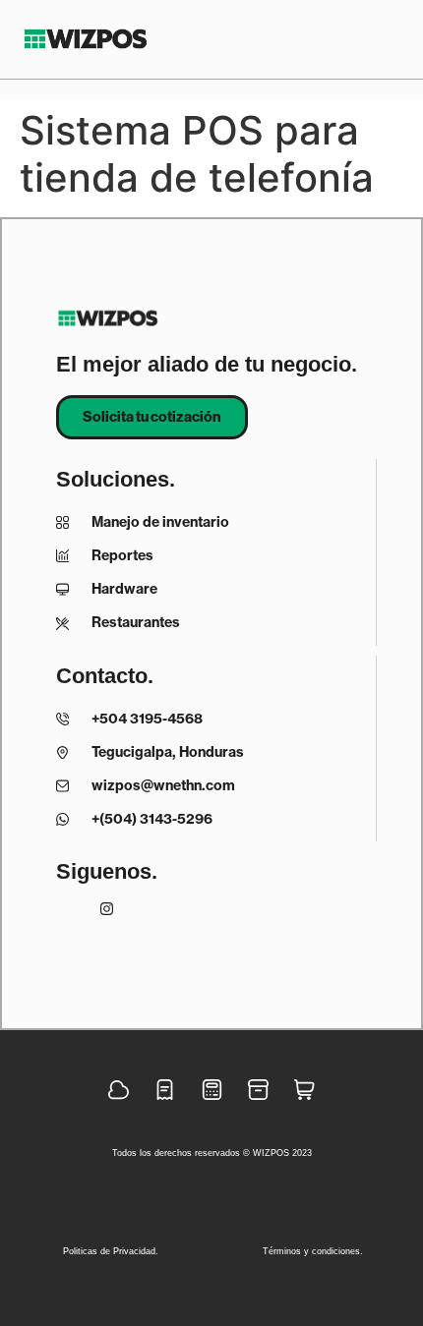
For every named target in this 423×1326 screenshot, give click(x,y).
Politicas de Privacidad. (110, 1251)
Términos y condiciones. (313, 1251)
